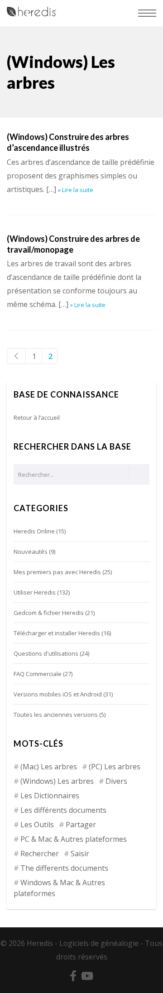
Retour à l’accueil (37, 417)
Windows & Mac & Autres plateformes (59, 888)
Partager (81, 825)
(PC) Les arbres (114, 767)
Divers (116, 781)
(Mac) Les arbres (48, 767)
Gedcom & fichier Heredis (49, 613)
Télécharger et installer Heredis (57, 633)
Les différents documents (63, 810)
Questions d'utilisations (46, 653)
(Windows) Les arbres (57, 781)
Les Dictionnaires (49, 796)
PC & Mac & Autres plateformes (73, 839)
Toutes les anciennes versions (56, 714)
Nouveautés (31, 551)
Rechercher (39, 854)
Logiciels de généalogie (99, 943)
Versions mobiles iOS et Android (58, 694)
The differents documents (64, 868)
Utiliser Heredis (35, 592)
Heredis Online (34, 531)
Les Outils (37, 825)
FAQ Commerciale (38, 674)
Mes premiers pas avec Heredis (57, 572)
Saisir (80, 854)
